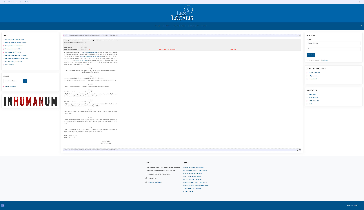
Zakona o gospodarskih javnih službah (90, 56)
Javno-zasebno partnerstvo (13, 61)
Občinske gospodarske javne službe (16, 55)
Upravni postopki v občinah (13, 52)
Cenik (310, 104)
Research (204, 26)
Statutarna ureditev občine (13, 49)
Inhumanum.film (193, 26)
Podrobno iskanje (10, 86)
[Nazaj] (300, 35)
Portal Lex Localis (314, 101)
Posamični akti (313, 79)
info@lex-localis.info (155, 182)
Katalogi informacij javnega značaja (15, 43)
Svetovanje (166, 26)
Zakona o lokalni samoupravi (90, 52)
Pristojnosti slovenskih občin (13, 46)
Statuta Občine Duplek (81, 60)
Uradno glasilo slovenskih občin (14, 39)
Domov (157, 26)
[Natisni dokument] (298, 35)
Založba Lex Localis (179, 26)
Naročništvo (312, 94)
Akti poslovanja (313, 76)
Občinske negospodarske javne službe (16, 58)
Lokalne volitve (9, 65)
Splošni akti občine (314, 73)
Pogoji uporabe (313, 97)
